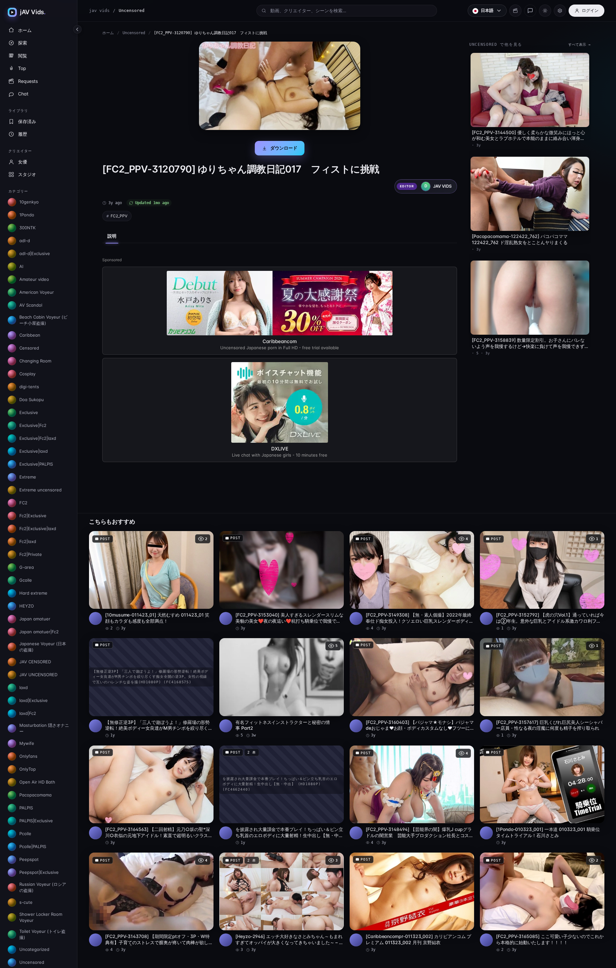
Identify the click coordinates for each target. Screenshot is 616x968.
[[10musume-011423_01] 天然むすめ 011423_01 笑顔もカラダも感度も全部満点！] (151, 581)
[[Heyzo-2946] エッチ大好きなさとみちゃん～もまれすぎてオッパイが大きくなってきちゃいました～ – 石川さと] (281, 903)
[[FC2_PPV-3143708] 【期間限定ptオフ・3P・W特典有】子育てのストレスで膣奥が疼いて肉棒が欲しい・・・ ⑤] (151, 903)
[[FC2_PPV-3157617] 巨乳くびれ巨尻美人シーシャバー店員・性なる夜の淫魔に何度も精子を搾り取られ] (542, 688)
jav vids (99, 10)
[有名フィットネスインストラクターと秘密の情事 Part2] (281, 688)
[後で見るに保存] (205, 538)
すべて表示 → (579, 45)
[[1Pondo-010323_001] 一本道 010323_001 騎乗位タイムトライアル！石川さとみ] (542, 795)
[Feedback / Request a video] (530, 11)
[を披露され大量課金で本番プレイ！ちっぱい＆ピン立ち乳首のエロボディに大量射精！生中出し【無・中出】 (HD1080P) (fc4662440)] (281, 795)
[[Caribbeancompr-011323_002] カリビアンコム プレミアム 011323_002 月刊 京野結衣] (412, 903)
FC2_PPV (119, 215)
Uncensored (134, 33)
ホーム (108, 33)
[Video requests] (515, 11)
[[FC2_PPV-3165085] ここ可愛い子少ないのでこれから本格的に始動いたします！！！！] (542, 903)
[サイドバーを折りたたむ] (77, 29)
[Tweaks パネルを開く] (560, 11)
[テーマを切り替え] (545, 11)
